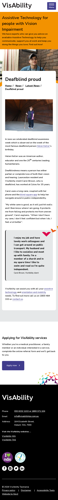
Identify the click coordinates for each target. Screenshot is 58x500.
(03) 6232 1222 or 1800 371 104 (29, 411)
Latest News (32, 85)
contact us (17, 299)
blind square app (28, 194)
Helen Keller (43, 146)
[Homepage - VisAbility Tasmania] (17, 6)
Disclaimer (26, 490)
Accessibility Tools (46, 490)
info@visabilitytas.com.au (26, 416)
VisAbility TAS (9, 439)
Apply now (11, 365)
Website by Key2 (10, 494)
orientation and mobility (34, 292)
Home (8, 85)
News (19, 85)
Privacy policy (8, 490)
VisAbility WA (9, 436)
